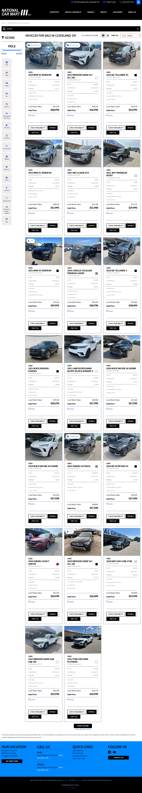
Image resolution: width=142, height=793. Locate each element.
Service (103, 12)
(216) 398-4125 (43, 770)
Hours (60, 755)
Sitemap (74, 787)
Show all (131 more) (82, 729)
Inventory (54, 12)
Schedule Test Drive (80, 756)
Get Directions (12, 761)
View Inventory (78, 750)
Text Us (34, 133)
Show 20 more (83, 726)
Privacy (68, 787)
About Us (132, 12)
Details (53, 128)
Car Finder (117, 12)
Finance (90, 12)
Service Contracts (73, 12)
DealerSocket (78, 780)
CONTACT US (118, 757)
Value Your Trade (79, 758)
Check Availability (37, 128)
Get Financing (78, 753)
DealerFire (65, 780)
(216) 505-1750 (42, 758)
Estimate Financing (58, 127)
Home (4, 23)
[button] (138, 2)
